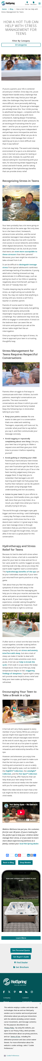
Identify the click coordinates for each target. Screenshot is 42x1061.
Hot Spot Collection (28, 774)
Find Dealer (22, 962)
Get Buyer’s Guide (21, 957)
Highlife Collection (14, 771)
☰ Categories (21, 45)
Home (4, 9)
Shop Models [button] (25, 862)
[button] (12, 1055)
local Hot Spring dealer (28, 843)
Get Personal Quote (21, 950)
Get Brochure (22, 967)
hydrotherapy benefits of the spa (21, 571)
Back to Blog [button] (8, 862)
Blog (11, 9)
